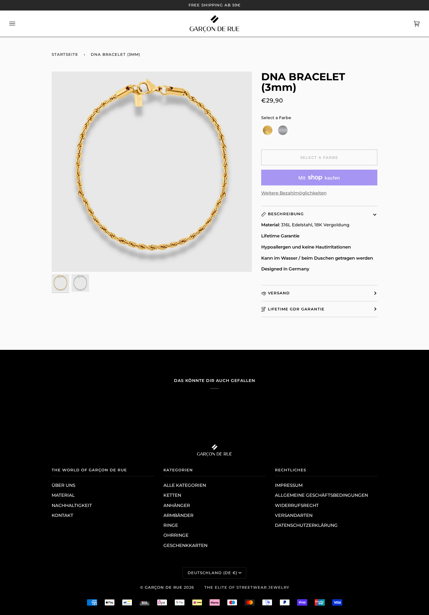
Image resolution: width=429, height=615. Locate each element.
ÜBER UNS (63, 485)
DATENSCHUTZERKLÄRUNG (306, 525)
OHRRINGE (176, 535)
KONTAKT (62, 515)
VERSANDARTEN (294, 515)
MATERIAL (63, 495)
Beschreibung (286, 213)
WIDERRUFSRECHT (297, 505)
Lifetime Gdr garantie (296, 309)
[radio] (267, 130)
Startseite (65, 54)
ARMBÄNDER (178, 515)
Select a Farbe (276, 117)
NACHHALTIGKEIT (72, 505)
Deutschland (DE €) (212, 572)
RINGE (170, 525)
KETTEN (172, 495)
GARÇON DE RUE (163, 587)
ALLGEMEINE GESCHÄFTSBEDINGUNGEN (321, 495)
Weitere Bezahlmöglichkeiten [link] (294, 193)
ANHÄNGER (176, 505)
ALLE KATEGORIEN (184, 485)
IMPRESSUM (289, 485)
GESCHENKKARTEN (185, 545)
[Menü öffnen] (18, 24)
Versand (279, 293)
